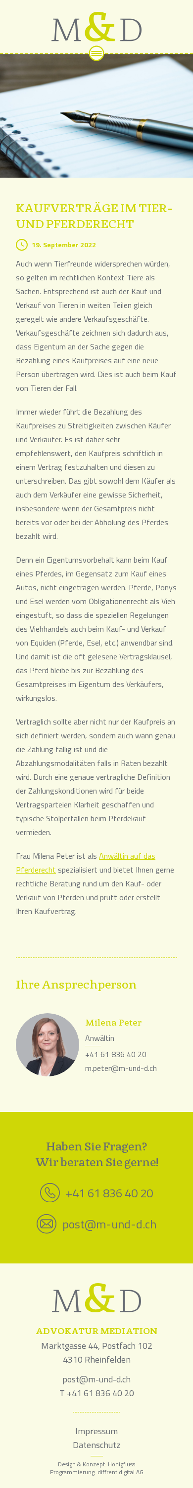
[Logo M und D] (96, 26)
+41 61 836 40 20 (115, 1054)
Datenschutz (97, 1444)
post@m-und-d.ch (109, 1224)
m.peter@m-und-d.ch (121, 1068)
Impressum (96, 1431)
